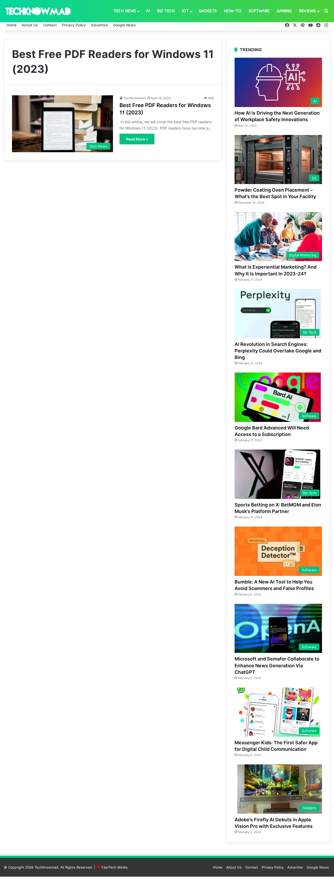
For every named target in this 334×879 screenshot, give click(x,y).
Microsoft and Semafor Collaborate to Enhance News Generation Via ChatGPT (277, 665)
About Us (30, 25)
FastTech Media (114, 867)
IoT (185, 11)
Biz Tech (166, 11)
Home (11, 25)
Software (259, 11)
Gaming (284, 11)
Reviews (307, 11)
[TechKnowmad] (38, 11)
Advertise (99, 25)
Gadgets (208, 11)
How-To (232, 11)
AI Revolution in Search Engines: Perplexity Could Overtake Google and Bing (278, 350)
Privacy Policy (74, 25)
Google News (124, 25)
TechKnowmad (134, 98)
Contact (50, 25)
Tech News (125, 11)
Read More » (137, 139)
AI (148, 11)
